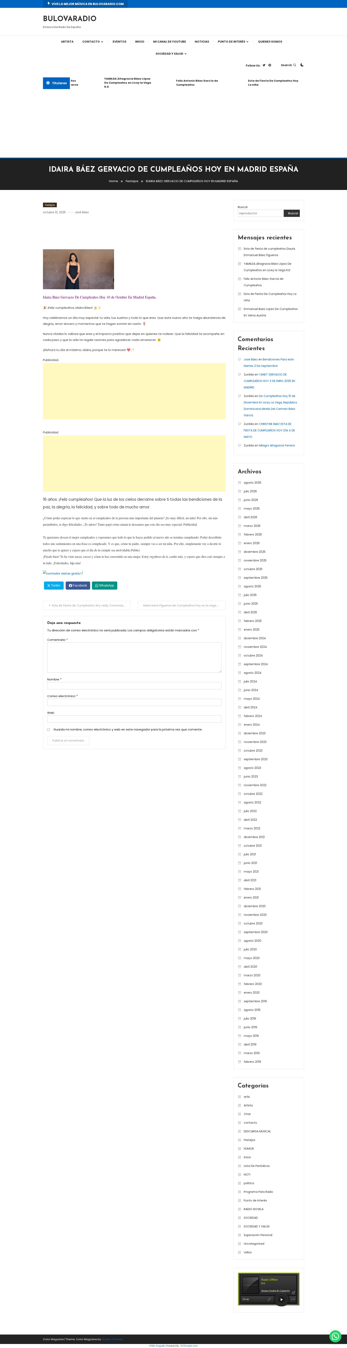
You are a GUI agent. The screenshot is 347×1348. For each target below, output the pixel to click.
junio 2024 (251, 690)
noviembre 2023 (255, 742)
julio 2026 (250, 491)
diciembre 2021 (254, 837)
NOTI (247, 1175)
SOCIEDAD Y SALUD (257, 1226)
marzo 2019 (252, 1053)
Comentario (57, 640)
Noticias (202, 42)
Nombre (54, 679)
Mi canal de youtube (169, 42)
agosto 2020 (252, 941)
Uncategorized (254, 1244)
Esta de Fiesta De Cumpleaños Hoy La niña (262, 83)
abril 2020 (250, 967)
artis (247, 1097)
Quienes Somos (270, 42)
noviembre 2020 (255, 915)
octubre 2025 (253, 569)
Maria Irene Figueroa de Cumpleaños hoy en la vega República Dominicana (184, 605)
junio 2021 (250, 863)
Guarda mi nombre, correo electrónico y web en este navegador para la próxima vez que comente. (127, 729)
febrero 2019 (252, 1062)
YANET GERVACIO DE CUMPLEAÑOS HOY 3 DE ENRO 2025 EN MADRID (269, 380)
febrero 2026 (253, 534)
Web (50, 713)
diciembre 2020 (255, 906)
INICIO (139, 42)
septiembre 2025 (255, 578)
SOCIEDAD (251, 1218)
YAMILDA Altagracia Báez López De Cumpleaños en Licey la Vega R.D (116, 83)
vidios (248, 1252)
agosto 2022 (252, 802)
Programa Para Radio (258, 1192)
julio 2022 (250, 811)
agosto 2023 (252, 768)
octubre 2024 (253, 655)
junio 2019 (250, 1027)
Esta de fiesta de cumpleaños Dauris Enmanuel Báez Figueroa (269, 252)
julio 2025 (250, 595)
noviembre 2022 (255, 785)
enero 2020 (252, 993)
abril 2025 (250, 612)
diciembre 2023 (254, 733)
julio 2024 (250, 681)
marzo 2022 (252, 828)
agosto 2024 (252, 673)
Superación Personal (258, 1235)
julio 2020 (250, 949)
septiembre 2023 (255, 759)
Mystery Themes (112, 1339)
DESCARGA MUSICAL (257, 1131)
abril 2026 (250, 517)
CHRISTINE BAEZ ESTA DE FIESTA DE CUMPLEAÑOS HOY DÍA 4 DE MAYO (269, 430)
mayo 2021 (251, 872)
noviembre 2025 (255, 560)
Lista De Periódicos (257, 1166)
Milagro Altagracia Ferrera (277, 445)
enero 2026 (252, 543)
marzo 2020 (252, 975)
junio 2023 (251, 777)
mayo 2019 (251, 1036)
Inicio (247, 1157)
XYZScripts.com (189, 1345)
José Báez (82, 212)
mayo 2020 (252, 958)
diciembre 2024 (255, 638)
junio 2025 (251, 604)
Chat (247, 1114)
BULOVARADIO (70, 19)
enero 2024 (252, 725)
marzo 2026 (252, 526)
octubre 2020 (253, 923)
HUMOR (249, 1149)
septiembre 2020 (256, 932)
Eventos (119, 42)
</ (81, 573)
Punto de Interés (231, 42)
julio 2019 (250, 1019)
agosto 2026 (252, 483)
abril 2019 (250, 1044)
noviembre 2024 (255, 647)
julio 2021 (250, 854)
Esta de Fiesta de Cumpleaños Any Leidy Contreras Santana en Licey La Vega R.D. (91, 605)
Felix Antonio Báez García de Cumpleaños (185, 83)
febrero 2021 (252, 889)
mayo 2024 (252, 699)
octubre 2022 (253, 794)
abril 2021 (250, 880)
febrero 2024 (253, 716)
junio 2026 (251, 500)
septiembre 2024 (256, 664)
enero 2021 (251, 898)
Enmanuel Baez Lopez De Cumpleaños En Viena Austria (271, 312)
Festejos (50, 205)
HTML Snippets (157, 1345)
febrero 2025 (253, 621)
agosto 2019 (252, 1010)
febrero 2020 (253, 984)
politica (249, 1183)
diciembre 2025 (254, 552)
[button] (335, 1336)
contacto (250, 1123)
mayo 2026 (252, 509)
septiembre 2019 (255, 1001)
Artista (67, 42)
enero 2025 (251, 630)
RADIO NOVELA (253, 1209)
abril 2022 (250, 820)
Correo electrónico (62, 696)
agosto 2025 (252, 586)
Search (286, 65)
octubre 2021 (253, 846)
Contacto (91, 42)
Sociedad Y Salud (169, 54)
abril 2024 (250, 707)
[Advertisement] (173, 123)
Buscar (243, 207)
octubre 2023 (253, 751)
